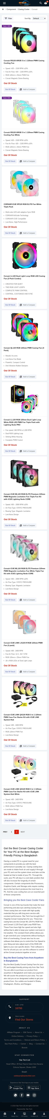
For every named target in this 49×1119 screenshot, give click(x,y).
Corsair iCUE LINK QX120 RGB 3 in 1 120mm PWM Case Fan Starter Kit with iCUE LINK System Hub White (22, 791)
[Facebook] (21, 1095)
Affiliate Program (13, 1032)
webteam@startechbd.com (24, 1076)
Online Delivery (18, 1036)
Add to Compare (27, 89)
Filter (8, 18)
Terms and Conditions (12, 1040)
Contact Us (40, 1044)
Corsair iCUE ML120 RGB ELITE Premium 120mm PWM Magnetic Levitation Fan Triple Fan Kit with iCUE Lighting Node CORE (24, 496)
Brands (24, 1048)
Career (23, 1044)
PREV (5, 832)
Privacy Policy (32, 1036)
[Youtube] (28, 1095)
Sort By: (28, 18)
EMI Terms (27, 1032)
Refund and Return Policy (34, 1040)
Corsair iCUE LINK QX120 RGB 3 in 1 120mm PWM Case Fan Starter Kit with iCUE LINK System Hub (22, 717)
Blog (31, 1044)
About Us (38, 1032)
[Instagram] (34, 1095)
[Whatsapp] (15, 1095)
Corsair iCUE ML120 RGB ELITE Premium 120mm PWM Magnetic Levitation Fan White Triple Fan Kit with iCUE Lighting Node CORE (24, 571)
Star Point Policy (11, 1044)
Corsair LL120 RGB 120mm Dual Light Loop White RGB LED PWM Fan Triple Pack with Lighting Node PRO (22, 422)
